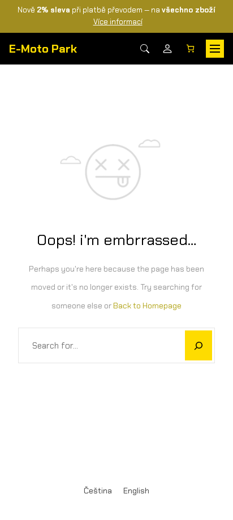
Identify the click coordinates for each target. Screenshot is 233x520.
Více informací (118, 22)
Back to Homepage (147, 305)
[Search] (144, 48)
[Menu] (215, 49)
